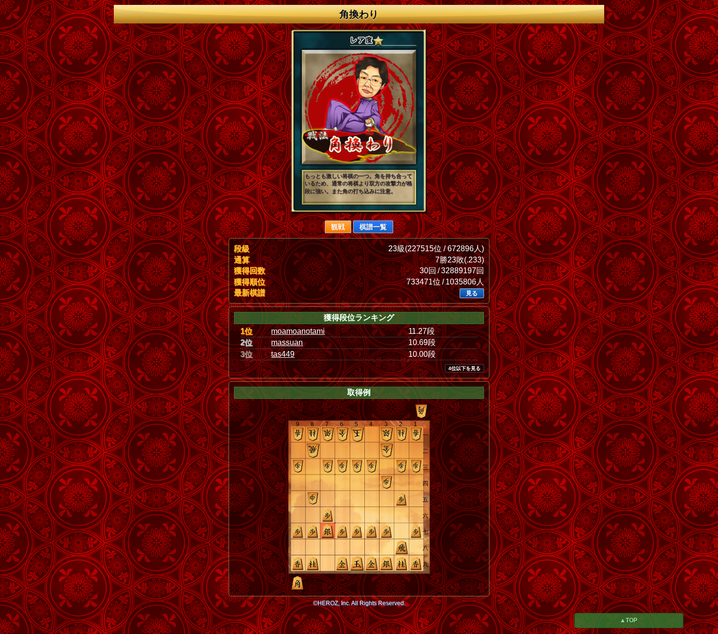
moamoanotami (298, 331)
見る (472, 293)
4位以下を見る (464, 368)
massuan (287, 342)
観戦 (338, 227)
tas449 (283, 354)
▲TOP (628, 620)
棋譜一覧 (373, 227)
